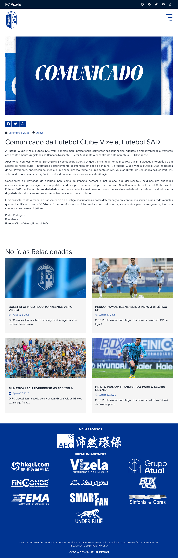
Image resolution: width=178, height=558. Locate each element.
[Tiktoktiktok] (170, 4)
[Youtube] (163, 4)
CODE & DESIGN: (89, 552)
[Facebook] (149, 4)
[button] (8, 124)
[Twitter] (156, 4)
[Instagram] (142, 4)
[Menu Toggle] (169, 17)
